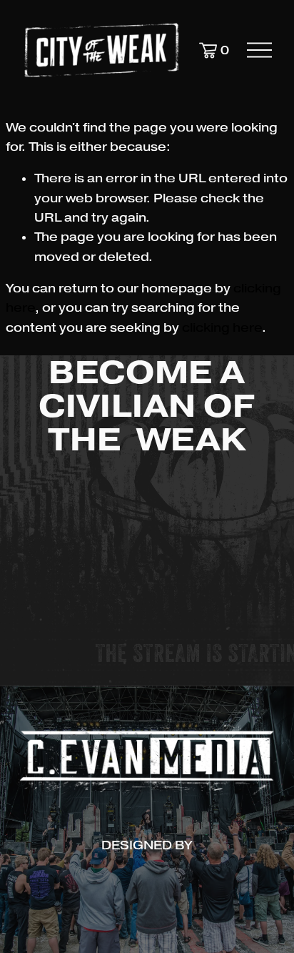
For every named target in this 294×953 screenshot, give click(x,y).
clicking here (222, 327)
